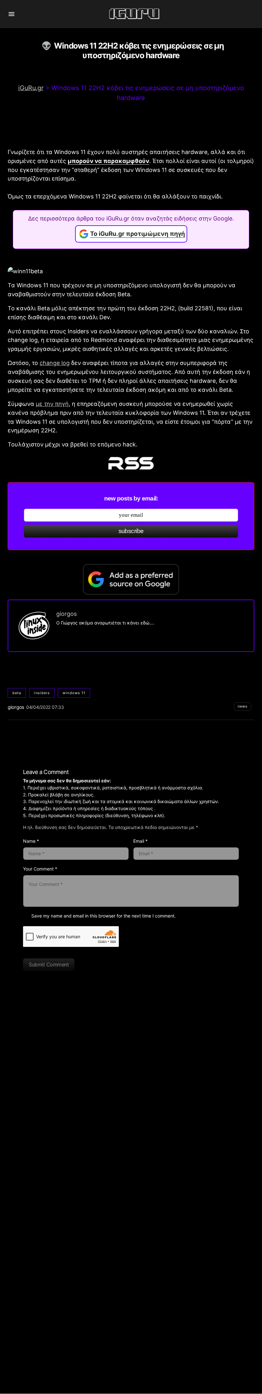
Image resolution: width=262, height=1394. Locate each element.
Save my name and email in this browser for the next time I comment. (103, 915)
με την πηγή (52, 403)
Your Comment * (40, 868)
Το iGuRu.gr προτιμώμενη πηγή (137, 233)
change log (55, 363)
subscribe (131, 531)
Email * (140, 841)
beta (16, 693)
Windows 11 (74, 693)
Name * (31, 841)
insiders (42, 693)
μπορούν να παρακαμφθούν (108, 161)
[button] (11, 14)
